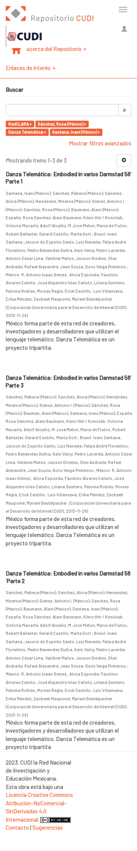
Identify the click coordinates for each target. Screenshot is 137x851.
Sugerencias (47, 827)
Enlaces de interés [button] (29, 67)
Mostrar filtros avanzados (100, 143)
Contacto (17, 827)
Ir (124, 110)
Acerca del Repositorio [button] (54, 48)
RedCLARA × (20, 123)
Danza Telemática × (27, 131)
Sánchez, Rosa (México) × (62, 123)
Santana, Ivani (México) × (76, 131)
